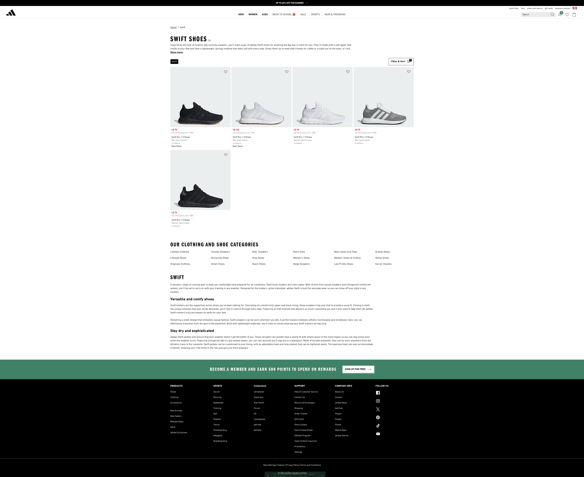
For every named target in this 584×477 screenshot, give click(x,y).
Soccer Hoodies (383, 264)
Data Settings (269, 465)
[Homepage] (11, 13)
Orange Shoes (382, 252)
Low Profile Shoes (343, 264)
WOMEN (253, 14)
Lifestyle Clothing (179, 252)
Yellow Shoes (382, 258)
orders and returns (534, 8)
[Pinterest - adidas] (394, 418)
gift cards (549, 8)
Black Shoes (259, 264)
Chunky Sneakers (220, 252)
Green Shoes (218, 264)
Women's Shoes (301, 258)
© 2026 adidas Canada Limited (292, 473)
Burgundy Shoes (220, 258)
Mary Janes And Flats (345, 252)
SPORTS (315, 14)
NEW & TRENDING (335, 14)
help (523, 8)
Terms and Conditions (310, 465)
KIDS (265, 14)
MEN (241, 14)
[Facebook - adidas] (394, 393)
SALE (303, 14)
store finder (514, 8)
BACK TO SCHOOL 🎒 (284, 14)
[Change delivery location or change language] (575, 8)
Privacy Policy (292, 465)
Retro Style (299, 252)
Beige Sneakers (301, 264)
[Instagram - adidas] (394, 401)
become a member (562, 8)
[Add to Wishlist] (225, 72)
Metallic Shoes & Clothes (347, 258)
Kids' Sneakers (260, 252)
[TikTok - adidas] (394, 426)
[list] (279, 61)
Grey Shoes (258, 258)
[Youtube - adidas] (394, 434)
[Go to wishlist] (567, 14)
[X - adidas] (394, 410)
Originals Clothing (180, 264)
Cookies (281, 465)
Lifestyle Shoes (178, 258)
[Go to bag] (574, 14)
